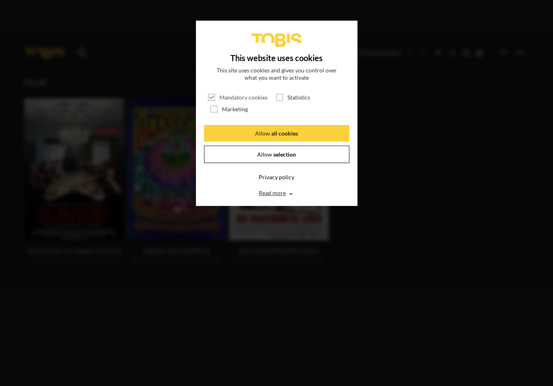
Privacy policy (276, 177)
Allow (276, 133)
